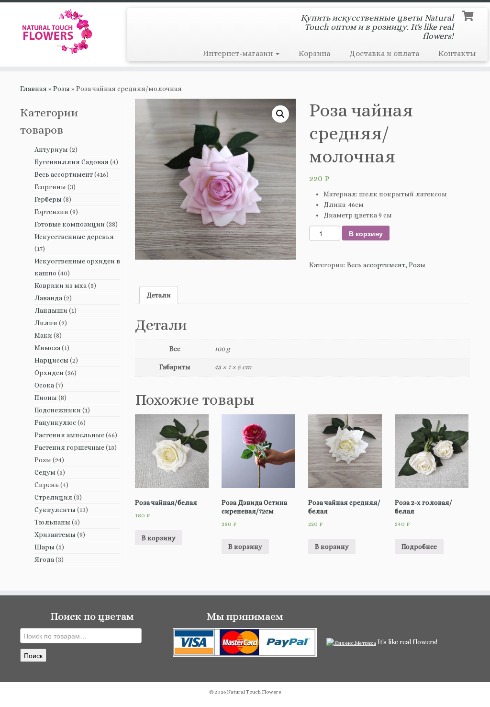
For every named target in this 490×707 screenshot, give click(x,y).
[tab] (158, 295)
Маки (43, 335)
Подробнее (419, 546)
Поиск (33, 655)
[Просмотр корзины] (469, 15)
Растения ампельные (69, 435)
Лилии (45, 323)
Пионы (45, 397)
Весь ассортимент (63, 174)
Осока (44, 385)
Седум (45, 472)
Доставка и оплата (384, 53)
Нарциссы (51, 360)
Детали (158, 295)
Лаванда (48, 298)
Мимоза (47, 348)
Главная (33, 88)
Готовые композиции (69, 224)
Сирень (46, 485)
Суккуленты (55, 509)
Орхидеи (49, 372)
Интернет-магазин (239, 53)
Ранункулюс (55, 422)
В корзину (366, 233)
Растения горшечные (69, 447)
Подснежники (57, 410)
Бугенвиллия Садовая (71, 162)
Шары (44, 547)
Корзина (314, 53)
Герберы (48, 199)
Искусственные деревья (74, 236)
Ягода (44, 559)
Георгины (50, 187)
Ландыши (50, 310)
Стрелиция (53, 497)
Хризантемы (55, 534)
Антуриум (51, 149)
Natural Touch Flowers (254, 692)
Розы (61, 88)
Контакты (457, 53)
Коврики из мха (60, 285)
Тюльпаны (52, 522)
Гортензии (51, 212)
